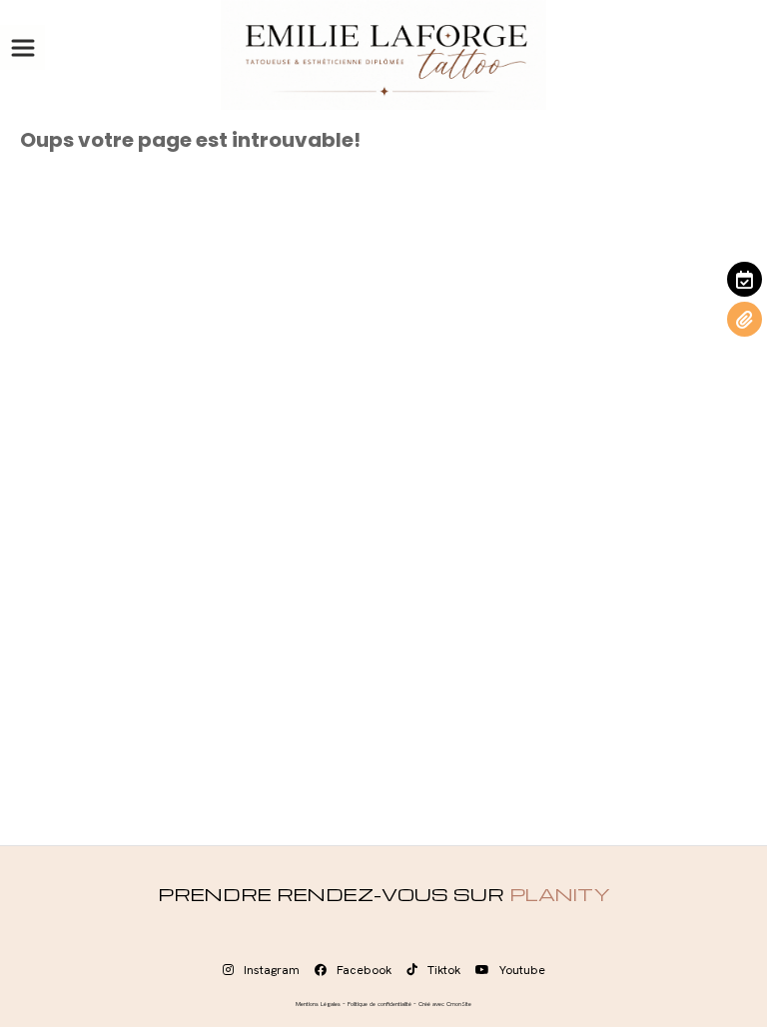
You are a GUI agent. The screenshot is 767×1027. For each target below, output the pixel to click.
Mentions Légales (318, 1004)
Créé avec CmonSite (444, 1004)
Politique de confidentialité (379, 1004)
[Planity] (744, 279)
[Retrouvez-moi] (744, 319)
